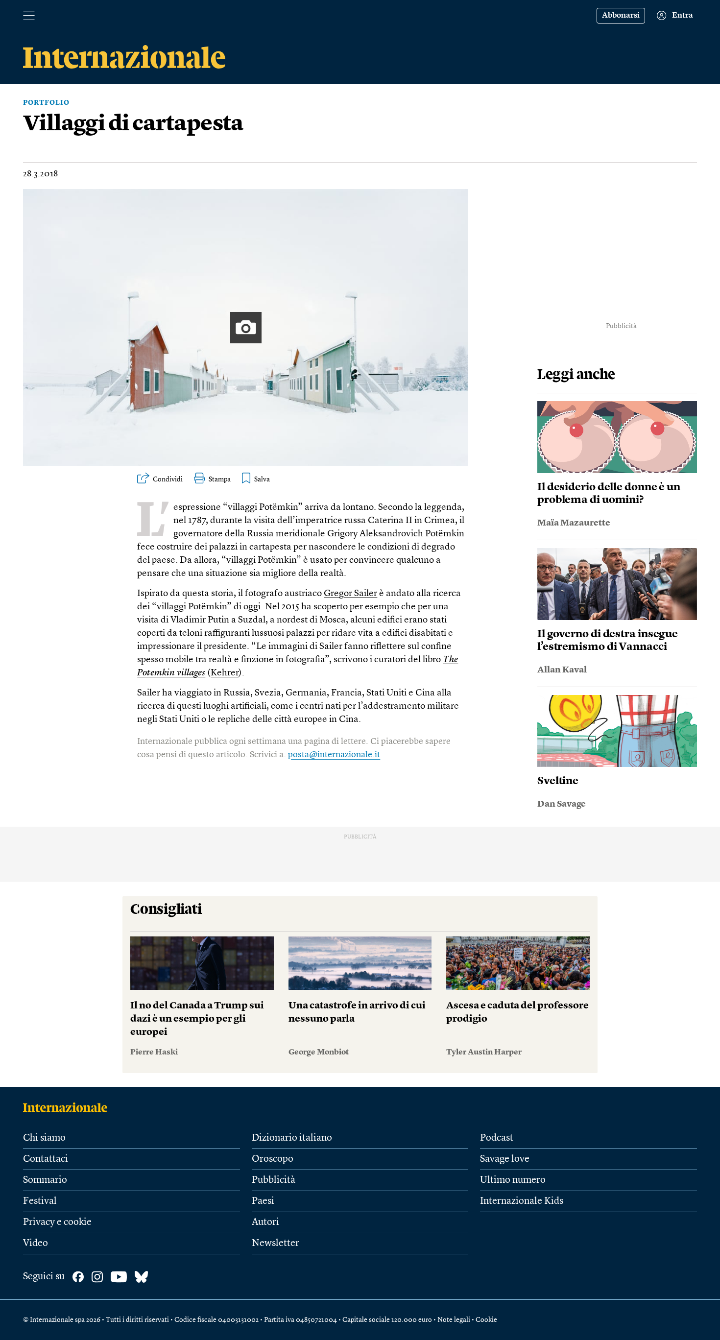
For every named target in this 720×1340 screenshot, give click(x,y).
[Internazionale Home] (68, 1107)
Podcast (496, 1138)
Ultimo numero (513, 1180)
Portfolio (46, 102)
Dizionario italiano (292, 1138)
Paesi (263, 1201)
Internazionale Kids (521, 1201)
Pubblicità (273, 1180)
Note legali (453, 1319)
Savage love (504, 1159)
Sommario (45, 1180)
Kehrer (225, 673)
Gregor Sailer (350, 593)
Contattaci (45, 1159)
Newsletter (275, 1243)
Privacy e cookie (57, 1222)
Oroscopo (272, 1159)
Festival (40, 1201)
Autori (265, 1222)
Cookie (486, 1319)
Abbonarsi (621, 16)
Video (35, 1243)
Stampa (220, 479)
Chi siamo (44, 1138)
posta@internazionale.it (334, 754)
